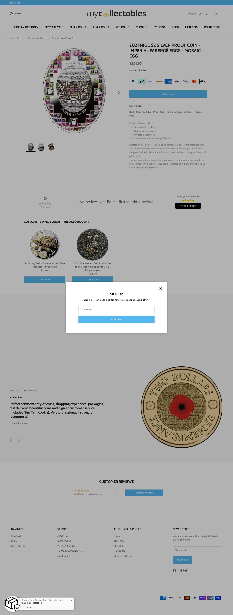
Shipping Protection (32, 602)
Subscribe (116, 319)
